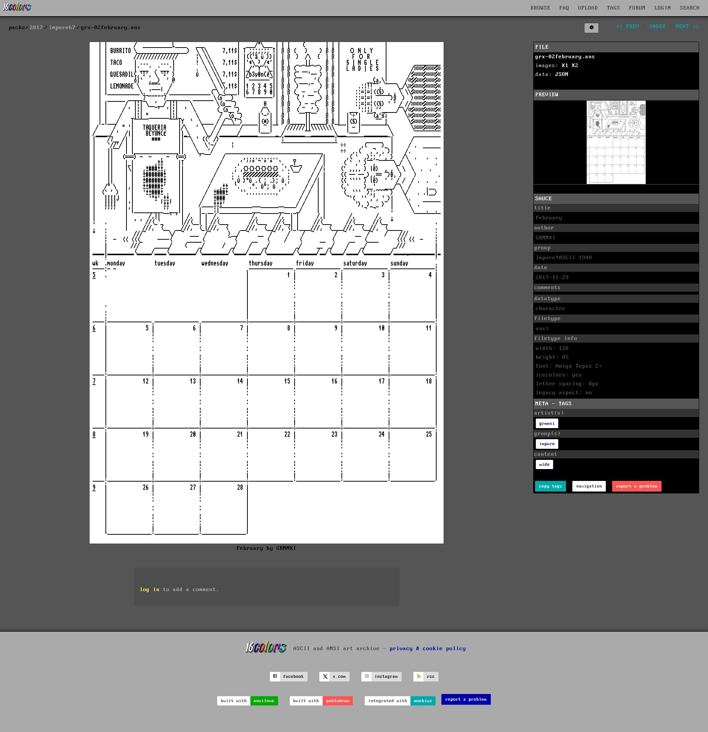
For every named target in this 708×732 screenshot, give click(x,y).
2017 (36, 28)
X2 (575, 66)
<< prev (627, 27)
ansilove (264, 700)
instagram (386, 676)
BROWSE (541, 8)
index (657, 27)
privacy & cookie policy (428, 648)
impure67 (62, 28)
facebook (293, 676)
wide (544, 464)
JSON (562, 74)
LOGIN (663, 8)
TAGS (613, 8)
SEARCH (690, 8)
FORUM (637, 8)
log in (150, 590)
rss (431, 676)
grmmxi (547, 423)
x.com (339, 676)
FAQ (564, 8)
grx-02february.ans (565, 57)
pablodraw (338, 700)
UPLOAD (588, 8)
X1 (565, 66)
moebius (423, 700)
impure (547, 443)
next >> (687, 27)
